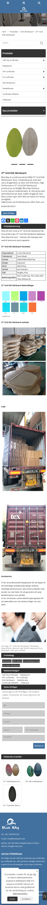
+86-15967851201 (12, 834)
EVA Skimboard (27, 32)
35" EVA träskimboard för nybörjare (35, 781)
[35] (34, 769)
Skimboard (6, 661)
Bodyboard (7, 66)
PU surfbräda (8, 77)
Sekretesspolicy (20, 893)
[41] (12, 769)
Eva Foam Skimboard (11, 665)
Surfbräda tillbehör (11, 94)
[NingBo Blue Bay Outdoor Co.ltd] (24, 9)
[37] (22, 142)
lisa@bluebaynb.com (16, 838)
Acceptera (26, 899)
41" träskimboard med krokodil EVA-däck (13, 781)
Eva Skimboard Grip (31, 661)
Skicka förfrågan (9, 213)
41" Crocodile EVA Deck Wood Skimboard (13, 805)
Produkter (14, 32)
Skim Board (17, 661)
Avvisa (12, 899)
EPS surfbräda (9, 71)
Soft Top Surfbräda (10, 60)
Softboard (7, 100)
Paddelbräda (8, 88)
